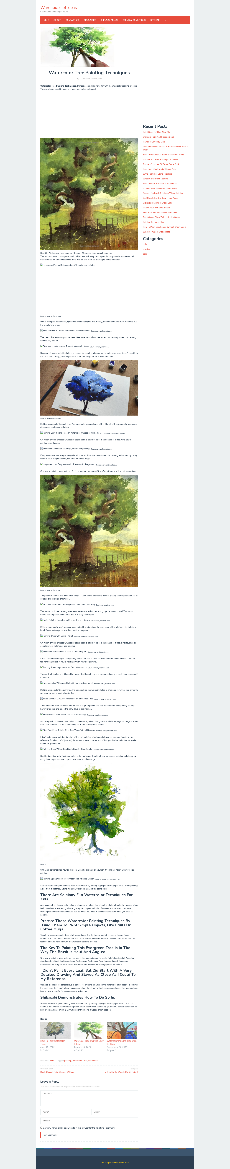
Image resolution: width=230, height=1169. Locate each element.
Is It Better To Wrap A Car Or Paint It (121, 1070)
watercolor (93, 1060)
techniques (77, 1060)
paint (52, 1060)
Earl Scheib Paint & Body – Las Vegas (160, 197)
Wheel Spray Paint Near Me (155, 178)
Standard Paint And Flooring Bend (158, 136)
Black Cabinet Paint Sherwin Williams (57, 1070)
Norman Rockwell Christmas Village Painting (163, 192)
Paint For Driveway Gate (154, 141)
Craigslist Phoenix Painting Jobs (157, 202)
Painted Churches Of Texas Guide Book (161, 164)
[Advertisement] (89, 115)
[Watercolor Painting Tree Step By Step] (122, 1030)
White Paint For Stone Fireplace (157, 173)
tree (85, 1060)
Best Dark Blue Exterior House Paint (159, 168)
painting (67, 1060)
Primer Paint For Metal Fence (156, 207)
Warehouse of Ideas (58, 7)
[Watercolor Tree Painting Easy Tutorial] (89, 1030)
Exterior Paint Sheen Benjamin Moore (160, 188)
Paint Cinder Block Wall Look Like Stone (161, 217)
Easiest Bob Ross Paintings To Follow (160, 159)
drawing (146, 248)
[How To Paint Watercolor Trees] (55, 1030)
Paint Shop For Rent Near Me (156, 131)
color (145, 244)
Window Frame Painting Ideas (156, 231)
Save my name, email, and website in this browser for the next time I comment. (79, 1127)
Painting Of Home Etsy (153, 221)
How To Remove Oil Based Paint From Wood (163, 154)
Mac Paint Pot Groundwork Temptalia (160, 212)
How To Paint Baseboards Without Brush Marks (164, 226)
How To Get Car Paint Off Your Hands (160, 183)
